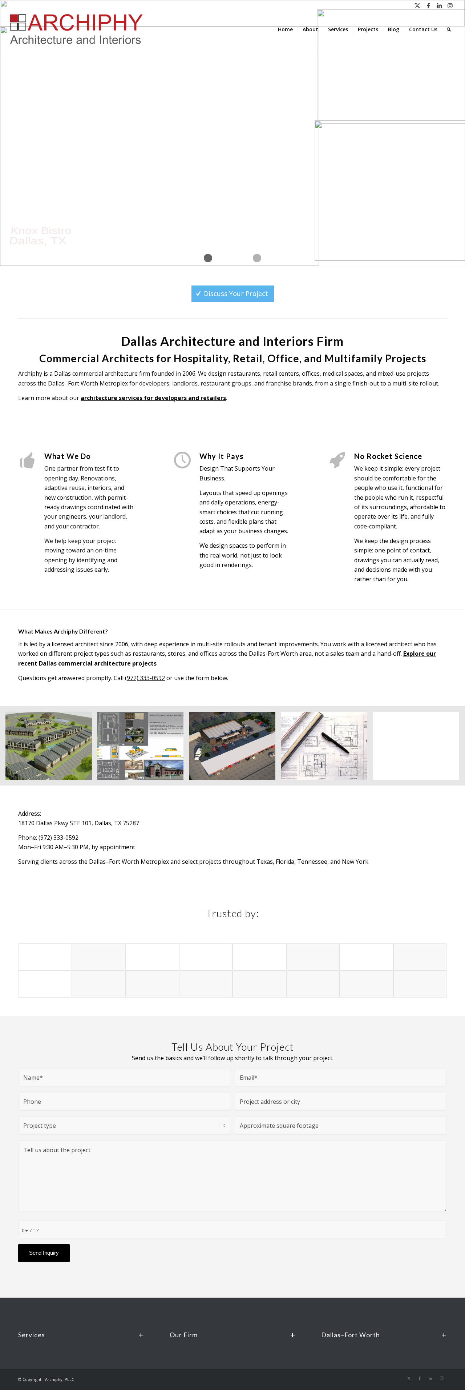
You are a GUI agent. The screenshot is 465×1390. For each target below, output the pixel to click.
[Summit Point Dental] (313, 984)
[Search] (449, 29)
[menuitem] (285, 29)
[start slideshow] (208, 258)
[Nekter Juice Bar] (152, 984)
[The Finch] (205, 984)
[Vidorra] (313, 957)
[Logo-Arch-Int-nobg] (77, 29)
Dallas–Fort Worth (350, 1335)
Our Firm (184, 1335)
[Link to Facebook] (428, 5)
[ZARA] (98, 957)
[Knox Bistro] (259, 984)
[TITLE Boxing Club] (420, 957)
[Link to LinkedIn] (439, 5)
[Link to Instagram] (450, 5)
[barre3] (366, 984)
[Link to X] (417, 5)
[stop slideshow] (257, 258)
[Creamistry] (98, 984)
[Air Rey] (420, 984)
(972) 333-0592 (145, 678)
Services (31, 1335)
